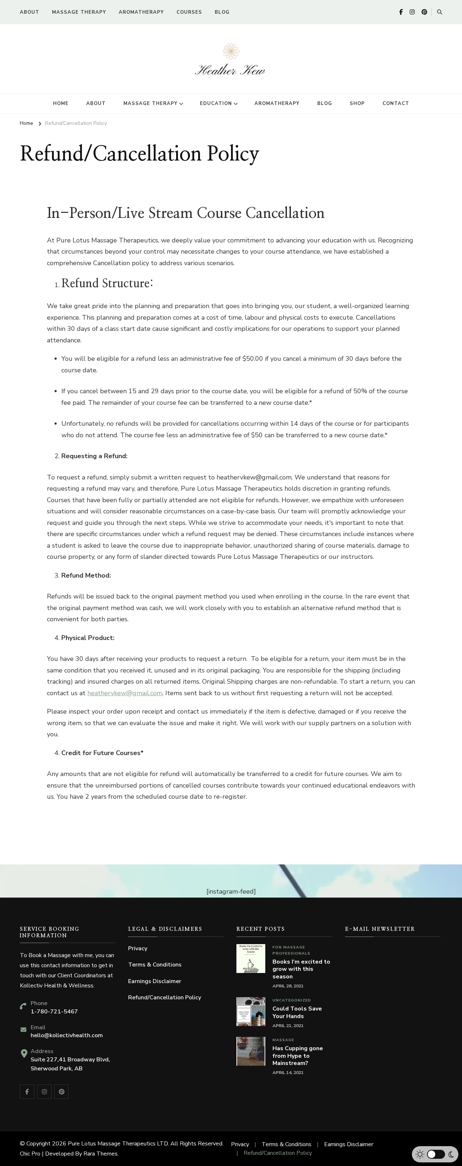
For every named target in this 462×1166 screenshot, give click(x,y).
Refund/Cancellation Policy (164, 997)
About (29, 12)
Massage (283, 1040)
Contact (396, 103)
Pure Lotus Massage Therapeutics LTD (118, 1144)
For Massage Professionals (291, 950)
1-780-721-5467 (54, 1012)
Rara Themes (100, 1154)
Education (216, 103)
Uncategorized (292, 1000)
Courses (189, 12)
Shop (357, 103)
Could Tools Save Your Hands (297, 1012)
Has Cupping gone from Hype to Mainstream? (298, 1056)
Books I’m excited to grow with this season (301, 969)
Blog (222, 12)
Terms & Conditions (155, 965)
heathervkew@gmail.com (124, 693)
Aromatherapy (141, 12)
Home (61, 103)
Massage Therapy (79, 12)
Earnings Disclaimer (154, 981)
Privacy (137, 948)
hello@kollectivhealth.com (67, 1035)
